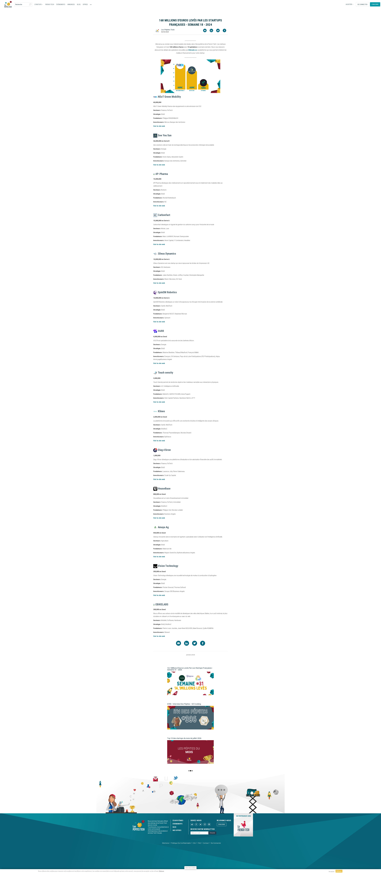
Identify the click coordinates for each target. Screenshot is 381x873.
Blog (78, 4)
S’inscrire (375, 4)
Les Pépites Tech (7, 4)
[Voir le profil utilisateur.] (157, 30)
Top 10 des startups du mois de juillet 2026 (184, 738)
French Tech (49, 4)
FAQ (199, 843)
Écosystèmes (178, 820)
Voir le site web (159, 126)
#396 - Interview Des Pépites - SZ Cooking (184, 704)
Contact (206, 843)
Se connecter (362, 4)
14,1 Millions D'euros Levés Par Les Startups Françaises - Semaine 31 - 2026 (190, 669)
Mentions (165, 843)
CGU (194, 843)
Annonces (71, 4)
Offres (85, 4)
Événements (60, 4)
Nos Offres (177, 830)
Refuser (161, 871)
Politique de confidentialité (181, 843)
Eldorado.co (192, 50)
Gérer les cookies (190, 868)
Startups (38, 4)
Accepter (331, 871)
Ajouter (349, 4)
